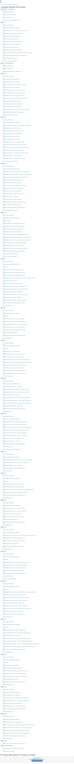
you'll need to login (41, 759)
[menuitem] (0, 2)
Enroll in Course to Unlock (37, 760)
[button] (0, 1)
